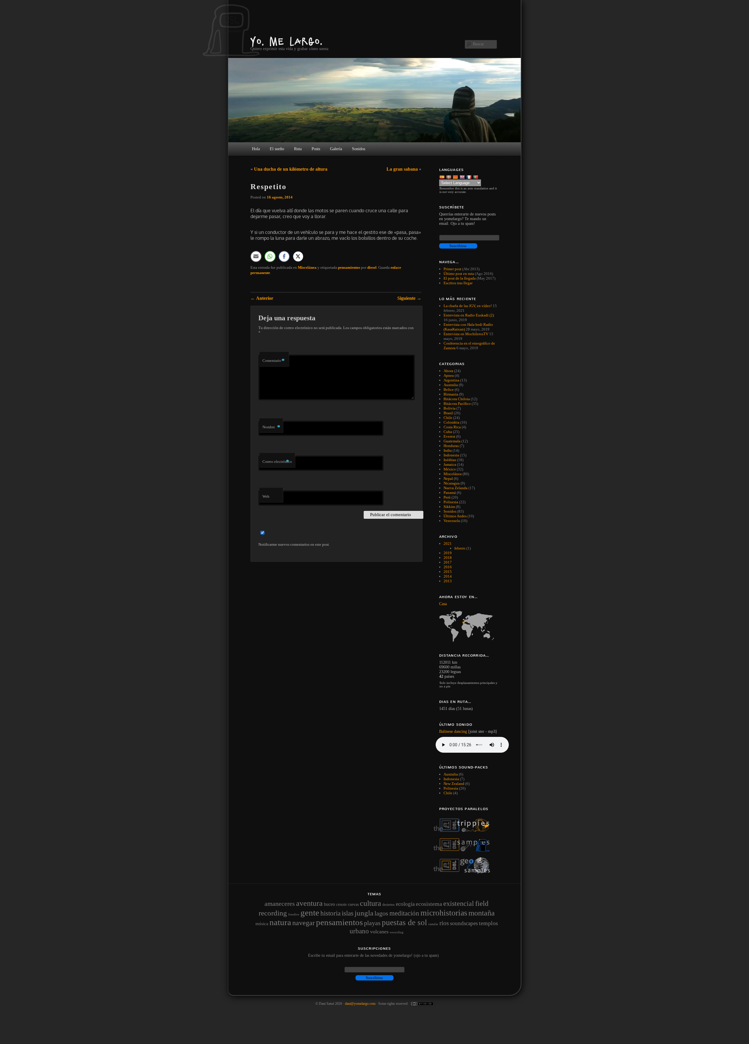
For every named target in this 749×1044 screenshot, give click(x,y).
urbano (359, 931)
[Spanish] (442, 176)
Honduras (451, 446)
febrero (459, 548)
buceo (329, 904)
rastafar (433, 924)
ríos (444, 923)
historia (330, 913)
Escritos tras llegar (458, 283)
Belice (449, 389)
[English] (462, 176)
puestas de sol (404, 922)
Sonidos (450, 511)
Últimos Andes (455, 516)
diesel (372, 267)
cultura (370, 903)
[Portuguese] (476, 176)
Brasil (448, 413)
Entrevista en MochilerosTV (466, 334)
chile (448, 793)
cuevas (353, 904)
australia (451, 774)
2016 (448, 567)
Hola (256, 149)
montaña (481, 913)
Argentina (451, 380)
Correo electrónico (277, 461)
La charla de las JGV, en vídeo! (468, 306)
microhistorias (443, 912)
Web (265, 496)
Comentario (273, 360)
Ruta (298, 149)
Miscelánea (307, 267)
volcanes (379, 932)
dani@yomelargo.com (360, 1004)
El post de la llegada (460, 278)
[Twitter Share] (298, 256)
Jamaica (450, 464)
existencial (458, 903)
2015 (448, 571)
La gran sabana (402, 169)
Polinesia (451, 502)
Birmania (451, 394)
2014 (448, 576)
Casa (443, 604)
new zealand (454, 783)
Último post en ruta (459, 273)
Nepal (448, 478)
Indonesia (451, 455)
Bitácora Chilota (457, 399)
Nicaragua (452, 483)
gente (309, 912)
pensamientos (349, 267)
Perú (447, 497)
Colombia (451, 422)
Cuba (448, 431)
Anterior (261, 298)
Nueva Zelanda (456, 488)
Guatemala (452, 441)
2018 (448, 557)
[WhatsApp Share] (270, 256)
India (448, 450)
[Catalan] (456, 176)
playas (372, 923)
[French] (469, 176)
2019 (448, 553)
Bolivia (450, 408)
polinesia (451, 788)
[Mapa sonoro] (465, 872)
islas (347, 913)
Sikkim (449, 506)
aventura (309, 903)
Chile (448, 417)
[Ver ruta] (469, 626)
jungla (364, 913)
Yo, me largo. (286, 41)
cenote (341, 904)
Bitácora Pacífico (457, 403)
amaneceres (279, 903)
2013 (448, 581)
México (450, 469)
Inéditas (450, 460)
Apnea (449, 375)
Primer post (452, 269)
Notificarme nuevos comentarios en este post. (294, 544)
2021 (448, 543)
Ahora (448, 371)
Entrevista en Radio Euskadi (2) (469, 315)
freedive (293, 914)
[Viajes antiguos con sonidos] (465, 831)
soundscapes (464, 923)
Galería (336, 149)
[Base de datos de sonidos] (465, 850)
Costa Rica (452, 427)
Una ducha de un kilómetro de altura (290, 169)
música (261, 923)
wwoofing (396, 932)
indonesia (451, 779)
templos (488, 923)
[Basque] (449, 176)
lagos (381, 913)
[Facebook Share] (284, 256)
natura (280, 922)
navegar (303, 923)
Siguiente (409, 298)
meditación (404, 913)
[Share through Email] (256, 256)
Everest (449, 436)
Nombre (271, 427)
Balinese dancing (453, 731)
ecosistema (429, 904)
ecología (405, 904)
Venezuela (452, 520)
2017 (448, 562)
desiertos (388, 905)
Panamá (450, 492)
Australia (451, 385)
